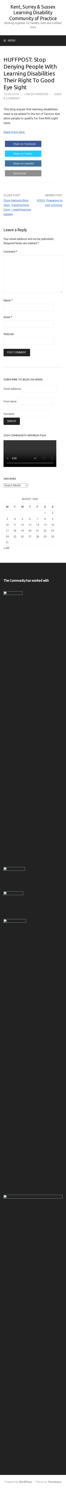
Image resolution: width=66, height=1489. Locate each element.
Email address (12, 389)
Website (9, 334)
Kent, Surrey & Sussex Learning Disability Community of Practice (33, 12)
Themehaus (54, 1481)
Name (8, 300)
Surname (9, 414)
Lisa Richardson (36, 94)
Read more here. (14, 132)
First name (10, 401)
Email (8, 317)
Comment (10, 251)
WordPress (25, 1481)
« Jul (6, 547)
